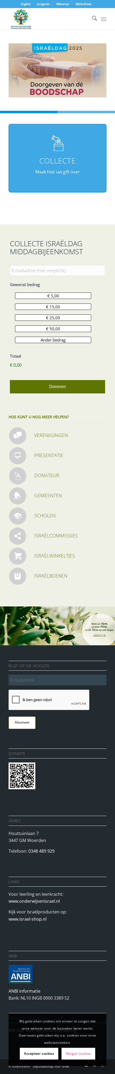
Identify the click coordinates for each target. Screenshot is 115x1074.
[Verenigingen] (17, 435)
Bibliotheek (83, 4)
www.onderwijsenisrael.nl (34, 901)
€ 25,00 (53, 317)
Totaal (15, 356)
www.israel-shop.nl (28, 919)
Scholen (45, 515)
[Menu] (103, 19)
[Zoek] (92, 19)
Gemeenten (48, 495)
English (26, 4)
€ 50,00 (53, 328)
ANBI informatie (24, 991)
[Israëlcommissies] (17, 536)
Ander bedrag (53, 340)
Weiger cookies (78, 1053)
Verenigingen (51, 435)
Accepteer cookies (39, 1053)
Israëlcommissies (56, 535)
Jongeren (43, 4)
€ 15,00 (53, 306)
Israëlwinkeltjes (54, 555)
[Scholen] (17, 516)
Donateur (46, 475)
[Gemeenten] (17, 495)
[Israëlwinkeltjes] (17, 556)
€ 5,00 (53, 295)
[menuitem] (26, 4)
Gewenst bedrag (25, 284)
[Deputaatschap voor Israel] (48, 19)
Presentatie (48, 455)
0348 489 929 (41, 851)
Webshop (62, 4)
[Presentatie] (17, 455)
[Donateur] (17, 475)
